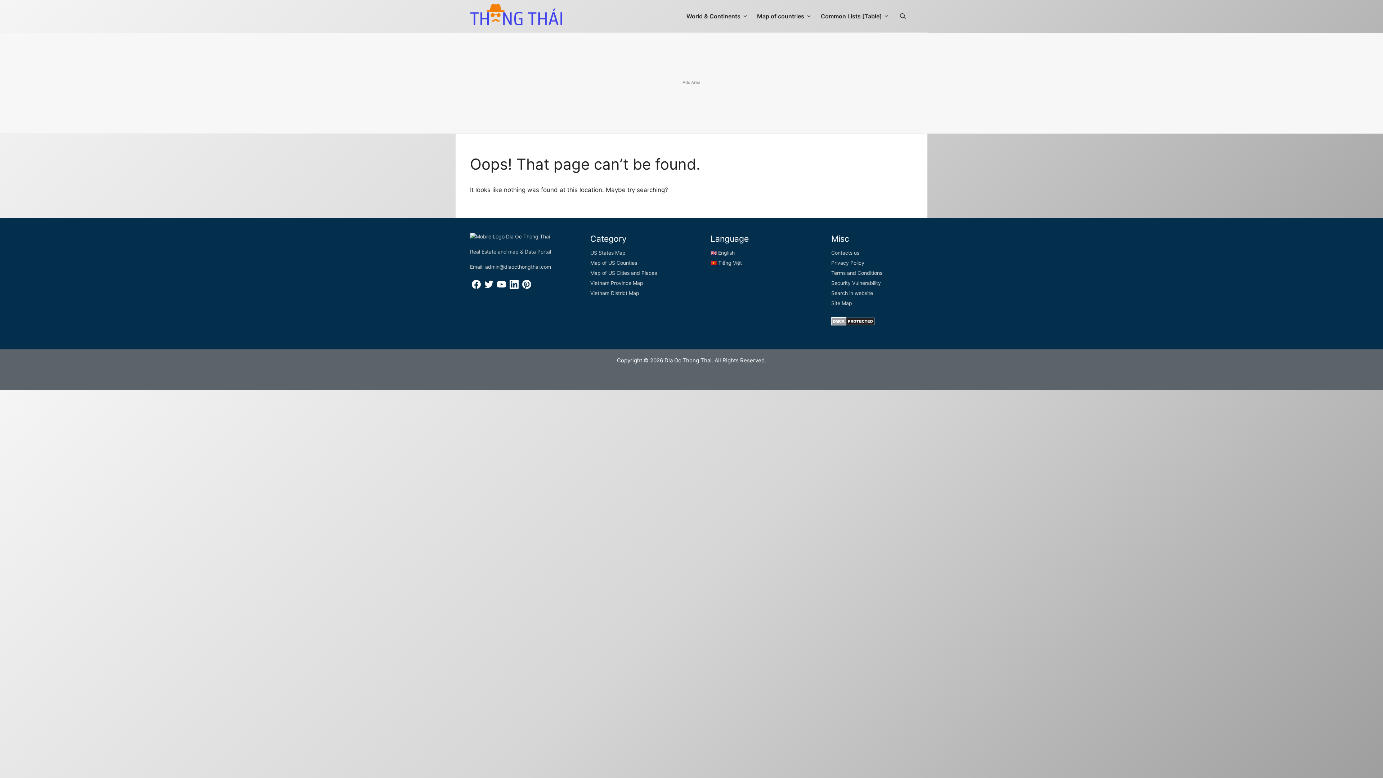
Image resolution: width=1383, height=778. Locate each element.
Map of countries (780, 16)
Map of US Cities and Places (623, 273)
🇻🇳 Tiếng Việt (726, 263)
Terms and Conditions (856, 273)
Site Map (841, 303)
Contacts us (845, 253)
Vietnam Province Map (616, 283)
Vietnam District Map (614, 293)
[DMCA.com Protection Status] (853, 324)
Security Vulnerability (856, 283)
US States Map (608, 253)
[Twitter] (489, 287)
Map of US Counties (613, 263)
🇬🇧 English (723, 253)
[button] (903, 16)
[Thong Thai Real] (516, 14)
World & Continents (713, 16)
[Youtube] (501, 287)
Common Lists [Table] (851, 16)
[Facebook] (476, 287)
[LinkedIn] (514, 287)
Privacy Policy (847, 263)
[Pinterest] (526, 287)
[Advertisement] (691, 83)
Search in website (852, 293)
